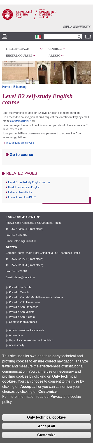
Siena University (77, 27)
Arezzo (54, 55)
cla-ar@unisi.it (23, 277)
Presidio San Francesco (23, 307)
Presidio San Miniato (22, 312)
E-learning (19, 86)
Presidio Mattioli (19, 292)
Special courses (19, 55)
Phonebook (88, 36)
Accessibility (16, 345)
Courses (55, 49)
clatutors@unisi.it (20, 121)
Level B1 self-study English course (29, 182)
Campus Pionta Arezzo (23, 322)
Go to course (21, 154)
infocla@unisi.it (23, 241)
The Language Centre (17, 49)
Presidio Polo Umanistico (24, 302)
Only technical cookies (46, 417)
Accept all (46, 426)
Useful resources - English (24, 187)
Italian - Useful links (20, 192)
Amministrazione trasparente (26, 330)
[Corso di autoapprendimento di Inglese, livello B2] (38, 36)
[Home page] (29, 19)
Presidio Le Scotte (20, 287)
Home (6, 86)
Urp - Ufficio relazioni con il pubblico (31, 340)
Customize (46, 435)
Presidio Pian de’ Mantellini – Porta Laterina (36, 297)
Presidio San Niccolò (22, 317)
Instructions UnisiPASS (20, 142)
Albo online (16, 335)
